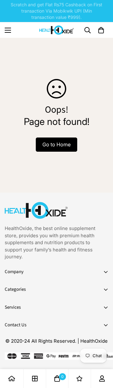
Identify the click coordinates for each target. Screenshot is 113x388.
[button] (101, 30)
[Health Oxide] (56, 30)
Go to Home (56, 144)
